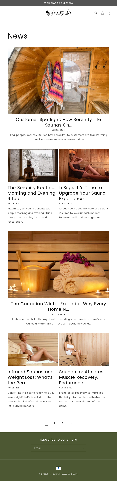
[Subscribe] (82, 448)
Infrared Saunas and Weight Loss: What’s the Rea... (31, 377)
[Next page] (70, 423)
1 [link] (46, 423)
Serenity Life (53, 474)
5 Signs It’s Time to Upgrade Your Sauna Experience (82, 193)
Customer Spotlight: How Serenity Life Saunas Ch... (58, 122)
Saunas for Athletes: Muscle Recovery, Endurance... (81, 377)
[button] (6, 13)
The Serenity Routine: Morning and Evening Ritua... (31, 193)
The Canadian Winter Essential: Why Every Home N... (58, 306)
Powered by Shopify (68, 474)
